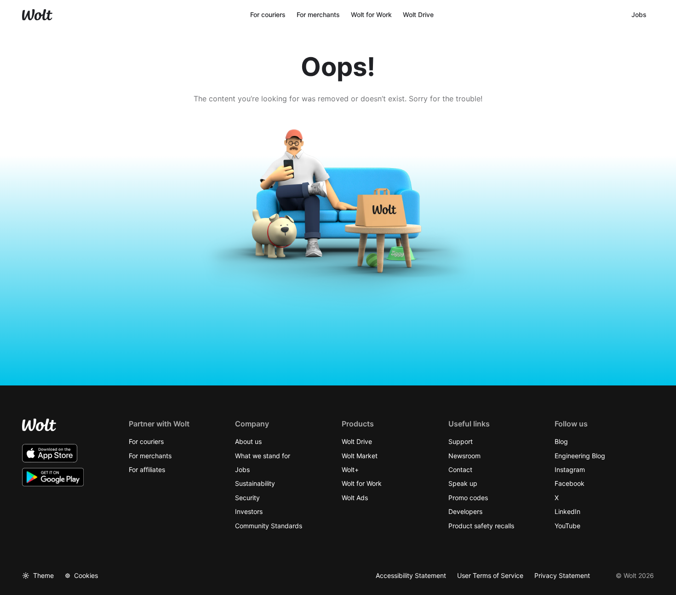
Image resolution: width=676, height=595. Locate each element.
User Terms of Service (490, 575)
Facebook (569, 483)
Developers (465, 511)
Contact (460, 469)
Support (460, 441)
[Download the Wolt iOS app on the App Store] (49, 453)
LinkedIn (567, 511)
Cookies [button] (86, 575)
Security (247, 498)
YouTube (567, 526)
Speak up (462, 483)
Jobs (242, 469)
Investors (249, 511)
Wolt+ (350, 469)
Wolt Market (360, 456)
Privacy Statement (562, 575)
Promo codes (468, 498)
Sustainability (255, 483)
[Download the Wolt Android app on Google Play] (53, 477)
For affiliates (147, 469)
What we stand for (262, 456)
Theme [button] (43, 575)
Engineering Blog (580, 456)
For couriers (146, 441)
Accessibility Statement (411, 575)
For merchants (150, 456)
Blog (561, 441)
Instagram (570, 469)
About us (248, 441)
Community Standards (268, 526)
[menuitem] (268, 14)
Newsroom (464, 456)
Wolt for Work (362, 483)
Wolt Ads (355, 498)
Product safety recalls (481, 526)
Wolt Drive (357, 441)
